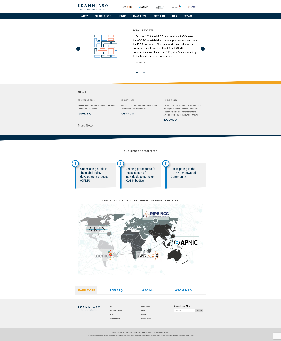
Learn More (140, 62)
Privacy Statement (148, 332)
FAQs (143, 310)
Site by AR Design (162, 332)
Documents (159, 16)
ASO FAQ (116, 290)
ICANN (192, 335)
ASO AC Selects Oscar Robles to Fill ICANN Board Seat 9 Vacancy (96, 107)
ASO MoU (149, 290)
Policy (122, 16)
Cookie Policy (146, 318)
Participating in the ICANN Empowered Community (183, 173)
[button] (78, 49)
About (84, 16)
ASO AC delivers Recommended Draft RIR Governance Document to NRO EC (139, 107)
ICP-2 (174, 16)
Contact (187, 16)
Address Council (104, 16)
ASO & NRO (183, 290)
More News (86, 125)
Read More (83, 114)
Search (199, 310)
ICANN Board (140, 16)
